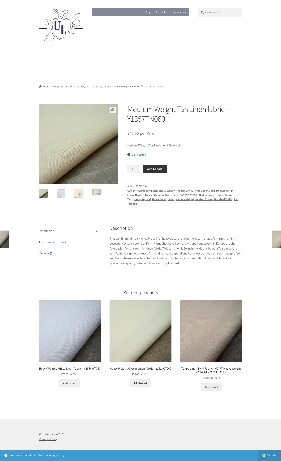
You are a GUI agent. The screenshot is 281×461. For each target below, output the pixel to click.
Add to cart (154, 169)
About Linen (47, 57)
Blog (148, 12)
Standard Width (223, 199)
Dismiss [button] (271, 455)
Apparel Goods (151, 57)
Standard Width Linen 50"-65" (171, 195)
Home (46, 86)
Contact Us (162, 12)
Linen (171, 199)
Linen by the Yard (101, 57)
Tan (236, 199)
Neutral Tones (143, 195)
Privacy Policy (48, 439)
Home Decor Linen (204, 190)
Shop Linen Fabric (63, 86)
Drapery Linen (101, 86)
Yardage (132, 203)
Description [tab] (46, 231)
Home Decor (159, 199)
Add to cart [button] (69, 383)
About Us (72, 57)
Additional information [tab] (54, 242)
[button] (113, 110)
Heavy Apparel (142, 199)
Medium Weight (185, 199)
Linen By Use (83, 86)
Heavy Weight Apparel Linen (175, 190)
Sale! (42, 72)
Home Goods (127, 57)
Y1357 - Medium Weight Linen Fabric (211, 195)
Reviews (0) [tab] (46, 253)
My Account (180, 12)
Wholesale (175, 57)
